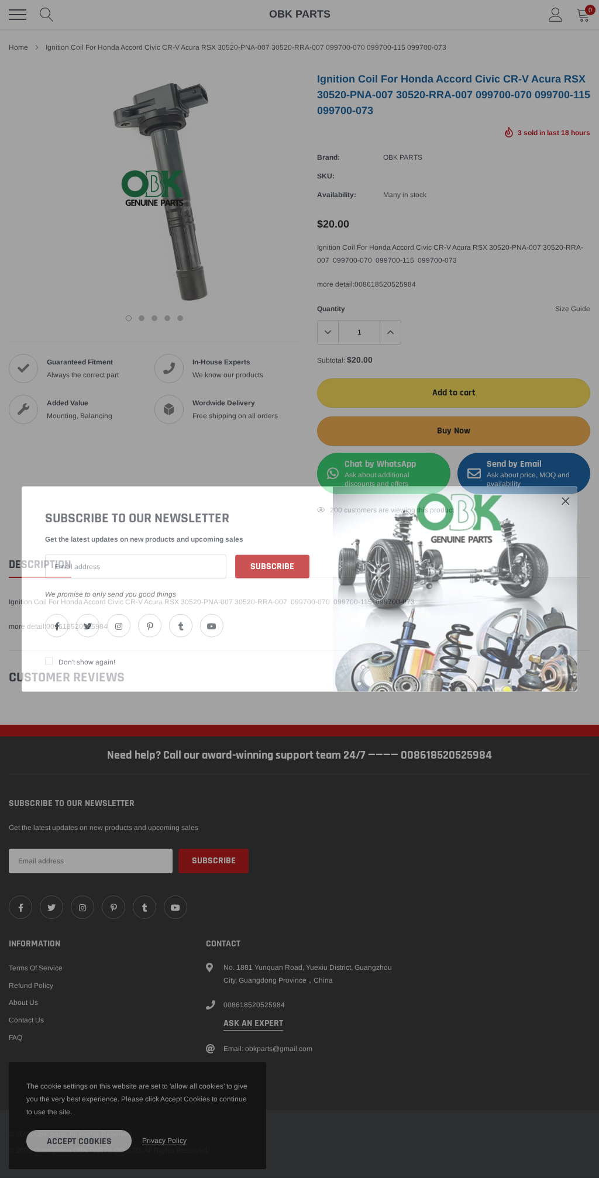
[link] (56, 625)
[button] (565, 501)
